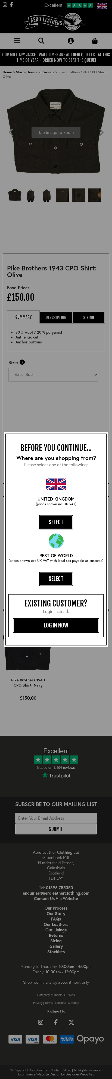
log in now (56, 625)
